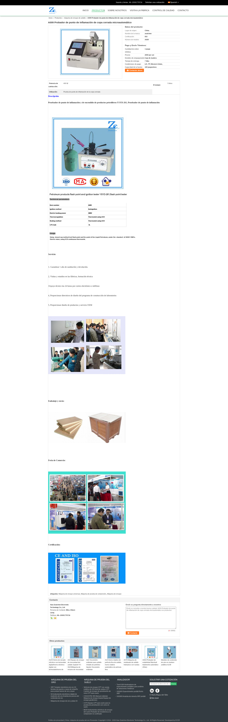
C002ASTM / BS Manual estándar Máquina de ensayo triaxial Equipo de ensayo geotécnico (97, 698)
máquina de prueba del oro (64, 681)
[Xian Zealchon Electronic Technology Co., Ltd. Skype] (51, 618)
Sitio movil (155, 698)
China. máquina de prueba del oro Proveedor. (81, 720)
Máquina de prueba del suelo (97, 681)
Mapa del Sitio (162, 695)
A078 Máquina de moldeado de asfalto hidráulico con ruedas (131, 662)
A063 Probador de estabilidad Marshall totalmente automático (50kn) (150, 663)
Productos (98, 11)
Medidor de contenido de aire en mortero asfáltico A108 (169, 662)
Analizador (123, 680)
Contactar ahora (135, 70)
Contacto (183, 11)
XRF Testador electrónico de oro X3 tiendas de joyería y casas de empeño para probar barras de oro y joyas (64, 689)
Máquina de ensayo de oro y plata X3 (64, 701)
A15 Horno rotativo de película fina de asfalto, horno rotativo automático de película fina (113, 664)
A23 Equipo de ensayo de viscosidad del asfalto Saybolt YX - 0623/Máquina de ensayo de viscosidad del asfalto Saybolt (76, 666)
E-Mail (152, 695)
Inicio (86, 11)
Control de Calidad (163, 11)
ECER (177, 720)
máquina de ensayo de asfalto (75, 18)
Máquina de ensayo (114, 594)
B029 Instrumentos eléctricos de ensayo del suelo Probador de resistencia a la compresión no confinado (98, 712)
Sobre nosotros (117, 11)
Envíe (173, 684)
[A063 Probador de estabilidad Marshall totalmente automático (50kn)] (151, 652)
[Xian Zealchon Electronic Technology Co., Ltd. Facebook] (157, 691)
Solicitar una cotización (154, 2)
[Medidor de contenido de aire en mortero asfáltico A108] (169, 652)
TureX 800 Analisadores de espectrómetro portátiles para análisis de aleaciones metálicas (130, 686)
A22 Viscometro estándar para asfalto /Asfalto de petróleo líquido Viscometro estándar (93, 664)
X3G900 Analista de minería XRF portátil (131, 696)
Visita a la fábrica (139, 11)
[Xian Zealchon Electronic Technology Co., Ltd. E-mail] (55, 618)
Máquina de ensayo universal (69, 594)
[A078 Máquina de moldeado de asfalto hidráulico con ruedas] (132, 652)
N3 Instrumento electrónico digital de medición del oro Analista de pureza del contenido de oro (65, 696)
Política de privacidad (56, 720)
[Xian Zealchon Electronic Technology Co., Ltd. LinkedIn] (152, 691)
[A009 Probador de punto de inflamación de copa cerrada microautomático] (85, 52)
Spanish (173, 2)
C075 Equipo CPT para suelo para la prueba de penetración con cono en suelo (97, 705)
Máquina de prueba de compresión (93, 594)
